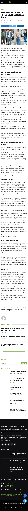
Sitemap (22, 507)
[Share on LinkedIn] (20, 26)
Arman (6, 20)
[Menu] (2, 2)
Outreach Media (9, 486)
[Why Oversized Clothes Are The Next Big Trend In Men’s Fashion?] (14, 37)
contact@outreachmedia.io (11, 483)
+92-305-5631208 (9, 485)
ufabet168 (3, 494)
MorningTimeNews (13, 503)
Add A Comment (13, 352)
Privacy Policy (17, 506)
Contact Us (11, 506)
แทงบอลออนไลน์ (4, 492)
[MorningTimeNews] (14, 2)
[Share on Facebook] (5, 26)
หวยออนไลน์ (17, 494)
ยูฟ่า (14, 495)
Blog (3, 9)
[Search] (26, 2)
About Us (5, 506)
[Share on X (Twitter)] (12, 26)
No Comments (19, 20)
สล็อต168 (19, 492)
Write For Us (17, 507)
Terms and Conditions (9, 507)
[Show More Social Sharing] (25, 26)
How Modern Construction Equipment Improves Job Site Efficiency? (7, 309)
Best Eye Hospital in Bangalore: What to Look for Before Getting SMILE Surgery (17, 402)
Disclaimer (23, 506)
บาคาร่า (24, 492)
